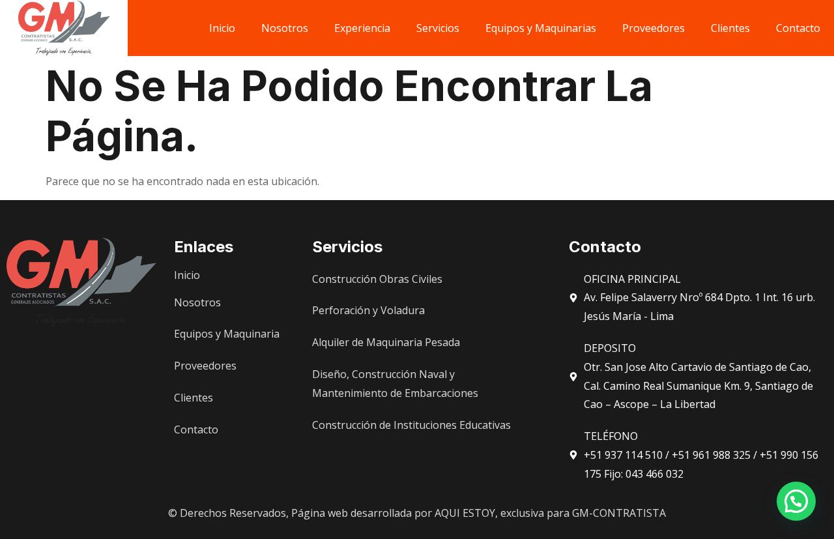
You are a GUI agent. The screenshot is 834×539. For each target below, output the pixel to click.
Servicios (437, 28)
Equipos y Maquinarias (540, 28)
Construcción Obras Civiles (377, 279)
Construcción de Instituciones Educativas (411, 425)
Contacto (798, 28)
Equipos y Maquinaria (227, 334)
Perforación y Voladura (368, 310)
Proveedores (653, 28)
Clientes (730, 28)
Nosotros (284, 28)
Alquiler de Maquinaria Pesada (386, 342)
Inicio (222, 28)
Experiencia (362, 28)
